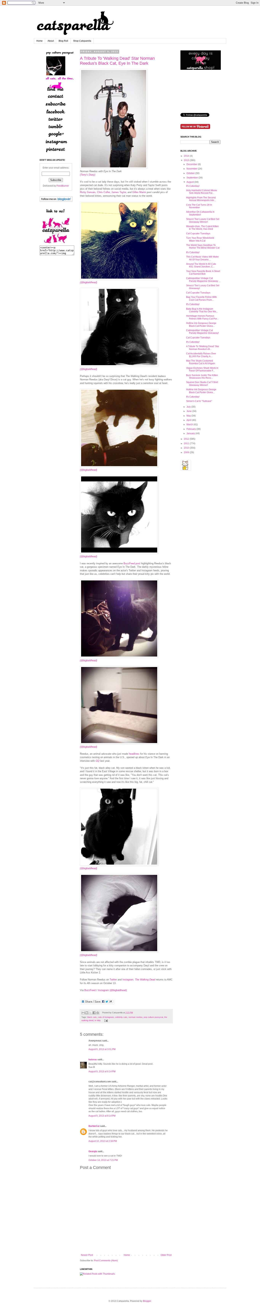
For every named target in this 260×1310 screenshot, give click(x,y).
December (192, 164)
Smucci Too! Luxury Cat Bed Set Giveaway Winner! (202, 220)
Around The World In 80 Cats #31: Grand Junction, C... (201, 265)
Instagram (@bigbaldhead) (112, 990)
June (189, 411)
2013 (186, 160)
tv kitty (98, 1020)
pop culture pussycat (153, 1017)
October (191, 173)
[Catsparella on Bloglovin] (56, 201)
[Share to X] (90, 1013)
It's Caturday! (192, 186)
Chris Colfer (103, 192)
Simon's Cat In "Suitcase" (199, 401)
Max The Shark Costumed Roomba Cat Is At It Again (200, 362)
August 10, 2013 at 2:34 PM (103, 1141)
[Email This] (83, 1013)
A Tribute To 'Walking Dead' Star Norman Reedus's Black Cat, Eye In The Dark (117, 61)
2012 (186, 439)
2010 (186, 448)
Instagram (127, 979)
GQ (97, 760)
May (189, 415)
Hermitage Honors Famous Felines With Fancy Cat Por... (202, 317)
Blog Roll (63, 41)
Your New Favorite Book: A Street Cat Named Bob (203, 272)
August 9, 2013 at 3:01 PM (102, 1049)
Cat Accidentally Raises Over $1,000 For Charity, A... (201, 355)
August (190, 182)
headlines (134, 753)
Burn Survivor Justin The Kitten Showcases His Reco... (202, 376)
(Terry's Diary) (87, 174)
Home (39, 41)
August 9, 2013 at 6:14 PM (102, 1071)
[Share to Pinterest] (98, 1013)
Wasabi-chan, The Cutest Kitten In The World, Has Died (202, 227)
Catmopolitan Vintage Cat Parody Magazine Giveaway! (202, 331)
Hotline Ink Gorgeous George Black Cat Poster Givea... (201, 324)
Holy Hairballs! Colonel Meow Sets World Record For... (201, 191)
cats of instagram (106, 1017)
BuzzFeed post (132, 563)
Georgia (93, 1151)
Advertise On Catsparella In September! (200, 213)
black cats (92, 1017)
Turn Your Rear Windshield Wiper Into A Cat (200, 239)
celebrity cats (121, 1017)
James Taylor (118, 192)
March (190, 424)
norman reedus (135, 1017)
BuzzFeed (90, 990)
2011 (186, 443)
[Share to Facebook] (94, 1013)
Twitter (113, 979)
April (189, 420)
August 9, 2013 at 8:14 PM (102, 1115)
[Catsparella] (55, 243)
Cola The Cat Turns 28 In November (199, 206)
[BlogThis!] (87, 1013)
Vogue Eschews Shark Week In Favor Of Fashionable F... (202, 369)
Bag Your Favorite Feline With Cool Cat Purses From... (201, 298)
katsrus (93, 1059)
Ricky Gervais (88, 192)
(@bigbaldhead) (88, 469)
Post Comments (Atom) (106, 1260)
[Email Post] (105, 1020)
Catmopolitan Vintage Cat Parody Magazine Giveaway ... (203, 279)
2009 (186, 452)
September (192, 177)
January (191, 433)
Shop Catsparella (82, 41)
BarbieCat (94, 1126)
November (192, 168)
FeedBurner (63, 185)
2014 (186, 156)
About (51, 41)
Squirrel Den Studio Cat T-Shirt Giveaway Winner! (202, 383)
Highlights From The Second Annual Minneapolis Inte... (201, 199)
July (189, 406)
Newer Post (87, 1255)
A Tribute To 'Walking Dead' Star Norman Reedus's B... (202, 347)
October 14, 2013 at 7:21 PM (103, 1160)
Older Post (166, 1255)
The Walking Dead (145, 979)
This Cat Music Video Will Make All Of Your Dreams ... (202, 258)
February (191, 429)
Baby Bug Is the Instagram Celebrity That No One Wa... (202, 310)
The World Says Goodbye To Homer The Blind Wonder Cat (202, 246)
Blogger (147, 1301)
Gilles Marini (139, 192)
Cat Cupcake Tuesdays (198, 233)
